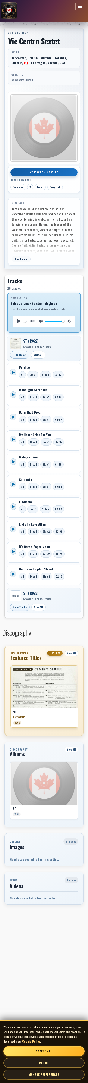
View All (38, 355)
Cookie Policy (31, 1041)
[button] (10, 698)
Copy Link (55, 187)
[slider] (25, 321)
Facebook (18, 187)
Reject (44, 1063)
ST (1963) (30, 593)
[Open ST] (15, 343)
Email (40, 187)
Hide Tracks (19, 355)
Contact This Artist (44, 172)
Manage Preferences (44, 1074)
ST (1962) (30, 341)
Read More (21, 259)
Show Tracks (20, 607)
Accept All (44, 1051)
